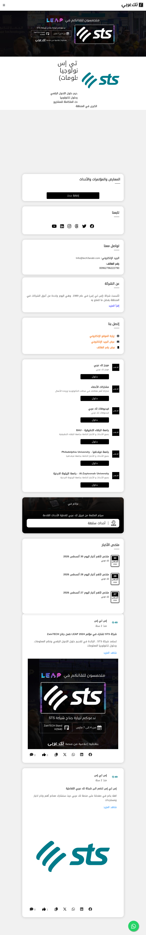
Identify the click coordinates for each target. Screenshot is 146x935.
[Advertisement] (101, 155)
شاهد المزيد (110, 652)
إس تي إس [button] (100, 620)
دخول (95, 376)
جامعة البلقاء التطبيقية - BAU (92, 430)
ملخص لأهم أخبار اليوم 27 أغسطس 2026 (86, 592)
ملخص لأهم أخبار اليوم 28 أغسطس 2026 (86, 574)
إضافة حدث (73, 195)
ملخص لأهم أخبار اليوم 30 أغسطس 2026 (86, 556)
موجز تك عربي (101, 365)
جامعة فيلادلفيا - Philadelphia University (85, 452)
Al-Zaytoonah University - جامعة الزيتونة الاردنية (81, 473)
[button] (73, 342)
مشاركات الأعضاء (100, 387)
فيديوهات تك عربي (98, 408)
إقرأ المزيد (114, 305)
